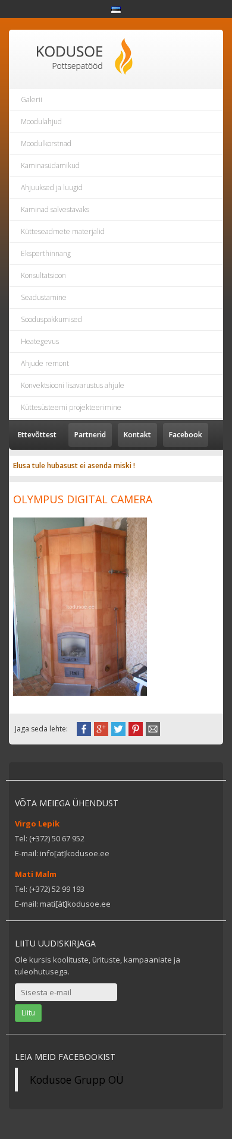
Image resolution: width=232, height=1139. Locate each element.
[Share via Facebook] (84, 727)
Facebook (185, 435)
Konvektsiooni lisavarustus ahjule (72, 385)
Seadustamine (44, 297)
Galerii (31, 99)
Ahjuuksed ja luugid (52, 187)
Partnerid (90, 435)
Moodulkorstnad (46, 143)
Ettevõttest (37, 435)
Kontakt (137, 435)
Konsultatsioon (43, 275)
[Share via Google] (101, 727)
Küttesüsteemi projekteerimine (71, 407)
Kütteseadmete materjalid (63, 231)
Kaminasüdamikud (50, 165)
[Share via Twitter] (118, 727)
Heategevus (40, 341)
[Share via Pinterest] (135, 727)
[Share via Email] (153, 727)
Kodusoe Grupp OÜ (77, 1079)
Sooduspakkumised (51, 319)
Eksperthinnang (46, 253)
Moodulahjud (41, 121)
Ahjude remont (45, 363)
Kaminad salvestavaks (55, 209)
